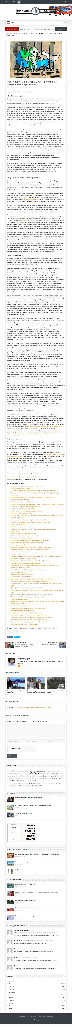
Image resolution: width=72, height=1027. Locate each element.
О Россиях (18, 870)
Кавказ (21, 771)
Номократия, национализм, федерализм (23, 533)
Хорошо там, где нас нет (49, 645)
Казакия (48, 781)
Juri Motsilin (18, 940)
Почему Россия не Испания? (20, 499)
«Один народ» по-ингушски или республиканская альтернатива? (31, 522)
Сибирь (35, 773)
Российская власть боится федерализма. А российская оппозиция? (32, 617)
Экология (11, 1003)
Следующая (51, 643)
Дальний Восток (50, 776)
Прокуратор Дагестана (18, 554)
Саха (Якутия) (12, 631)
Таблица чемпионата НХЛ (23, 813)
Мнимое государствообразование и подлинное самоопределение (31, 595)
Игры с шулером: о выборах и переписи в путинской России (29, 520)
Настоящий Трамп (32, 957)
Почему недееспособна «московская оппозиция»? (26, 588)
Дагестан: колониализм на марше (21, 538)
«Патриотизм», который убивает (55, 691)
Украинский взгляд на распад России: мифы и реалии (27, 486)
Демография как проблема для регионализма (39, 966)
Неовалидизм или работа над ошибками (23, 545)
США (33, 776)
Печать (57, 88)
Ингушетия (33, 628)
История (11, 984)
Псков (42, 783)
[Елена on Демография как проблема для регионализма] (9, 967)
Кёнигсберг (37, 785)
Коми (18, 785)
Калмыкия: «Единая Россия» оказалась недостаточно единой (30, 549)
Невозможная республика (19, 606)
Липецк (55, 628)
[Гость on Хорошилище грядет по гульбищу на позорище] (9, 950)
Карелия (11, 785)
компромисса (23, 220)
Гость (16, 949)
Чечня (9, 771)
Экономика (12, 1006)
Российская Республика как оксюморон (23, 509)
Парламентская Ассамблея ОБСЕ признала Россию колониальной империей (37, 893)
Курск (26, 781)
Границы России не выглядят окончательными (31, 916)
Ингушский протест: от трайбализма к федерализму (27, 613)
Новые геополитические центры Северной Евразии (27, 511)
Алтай (15, 628)
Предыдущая (21, 643)
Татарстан (21, 631)
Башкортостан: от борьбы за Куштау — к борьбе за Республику (30, 561)
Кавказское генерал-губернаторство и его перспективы (28, 608)
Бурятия (48, 783)
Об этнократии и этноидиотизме (21, 577)
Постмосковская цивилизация (25, 862)
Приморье (39, 776)
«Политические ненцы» (18, 572)
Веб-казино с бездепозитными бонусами (28, 797)
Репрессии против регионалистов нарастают (36, 691)
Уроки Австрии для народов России (22, 574)
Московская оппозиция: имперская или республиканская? (29, 622)
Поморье (20, 780)
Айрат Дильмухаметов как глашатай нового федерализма (29, 619)
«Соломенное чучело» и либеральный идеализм (26, 563)
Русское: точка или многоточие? (21, 488)
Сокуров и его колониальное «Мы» (22, 513)
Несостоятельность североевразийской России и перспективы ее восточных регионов (37, 504)
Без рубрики (12, 981)
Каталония (55, 781)
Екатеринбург (45, 774)
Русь (49, 778)
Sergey (16, 957)
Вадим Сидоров (11, 88)
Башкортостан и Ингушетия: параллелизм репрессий (27, 597)
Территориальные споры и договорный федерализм (27, 542)
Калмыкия (47, 628)
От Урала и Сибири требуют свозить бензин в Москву (33, 805)
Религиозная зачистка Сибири (20, 552)
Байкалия (15, 771)
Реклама (11, 1000)
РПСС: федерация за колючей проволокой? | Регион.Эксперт (33, 707)
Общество (36, 88)
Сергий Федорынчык (21, 930)
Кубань (29, 778)
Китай (23, 786)
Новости (11, 989)
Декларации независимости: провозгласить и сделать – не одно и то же (33, 497)
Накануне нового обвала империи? (15, 691)
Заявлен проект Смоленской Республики (23, 502)
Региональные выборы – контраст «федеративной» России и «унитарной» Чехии (36, 556)
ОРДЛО (27, 771)
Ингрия (31, 783)
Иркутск (40, 628)
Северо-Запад (26, 776)
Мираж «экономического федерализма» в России (26, 536)
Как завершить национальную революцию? (24, 624)
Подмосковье (12, 783)
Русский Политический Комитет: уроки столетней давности (29, 570)
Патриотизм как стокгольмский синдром (41, 940)
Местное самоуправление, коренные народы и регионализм (29, 615)
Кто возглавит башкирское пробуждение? (23, 558)
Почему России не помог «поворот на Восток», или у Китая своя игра (35, 932)
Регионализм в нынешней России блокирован (24, 645)
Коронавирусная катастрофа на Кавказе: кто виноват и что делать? (31, 579)
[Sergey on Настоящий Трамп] (9, 959)
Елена (16, 966)
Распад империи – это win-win (25, 884)
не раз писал (23, 183)
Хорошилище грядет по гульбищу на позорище (39, 949)
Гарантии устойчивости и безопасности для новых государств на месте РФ (34, 490)
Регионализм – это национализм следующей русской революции (37, 854)
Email (63, 88)
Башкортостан (23, 628)
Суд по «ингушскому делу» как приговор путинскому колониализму (31, 547)
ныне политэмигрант (31, 199)
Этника (47, 88)
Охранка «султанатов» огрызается (21, 527)
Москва (11, 780)
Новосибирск (12, 774)
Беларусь (26, 774)
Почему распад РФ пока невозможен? (27, 908)
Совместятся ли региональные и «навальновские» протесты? (30, 540)
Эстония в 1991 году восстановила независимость (34, 29)
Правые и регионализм (18, 524)
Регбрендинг (12, 997)
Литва (53, 783)
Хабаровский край (39, 778)
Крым (37, 783)
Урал (58, 783)
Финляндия (41, 781)
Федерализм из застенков (19, 599)
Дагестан (29, 786)
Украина (33, 780)
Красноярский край (14, 776)
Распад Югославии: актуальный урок (22, 610)
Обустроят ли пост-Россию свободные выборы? (25, 506)
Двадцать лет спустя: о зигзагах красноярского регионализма (30, 581)
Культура (11, 986)
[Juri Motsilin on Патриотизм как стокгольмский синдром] (9, 942)
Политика (42, 88)
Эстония (34, 771)
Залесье (20, 774)
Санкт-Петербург (57, 773)
